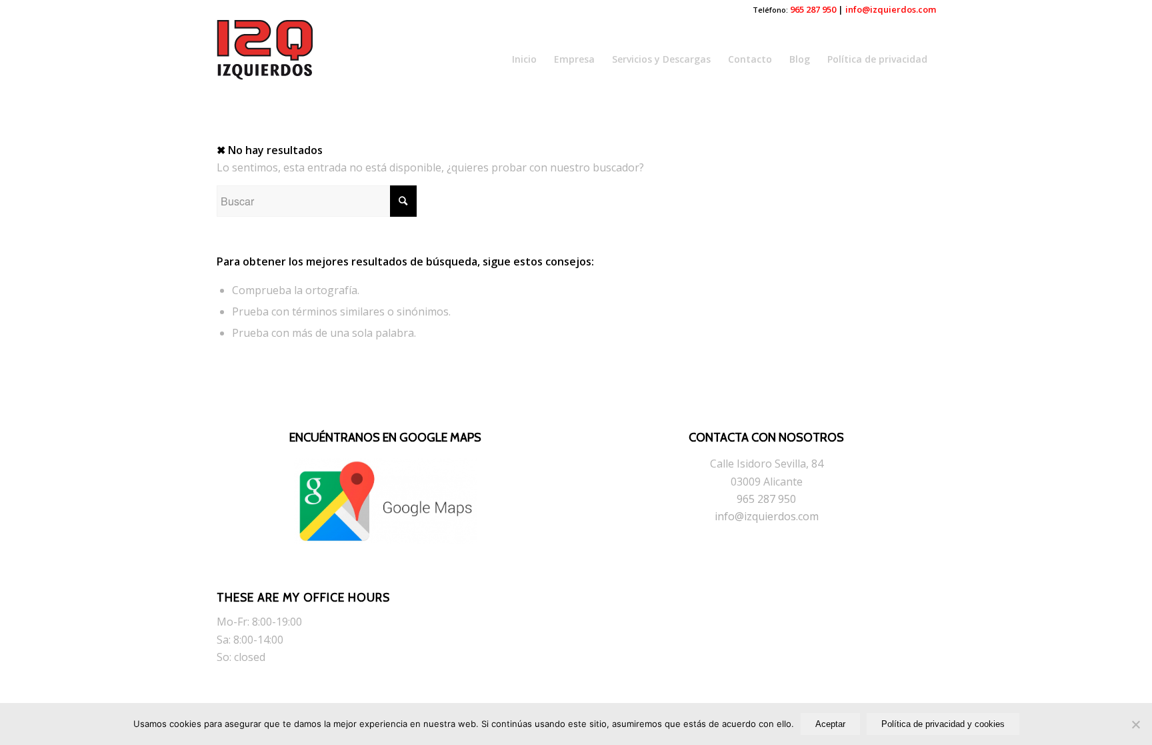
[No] (1135, 724)
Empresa (574, 59)
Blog (799, 59)
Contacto (750, 59)
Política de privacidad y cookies (943, 724)
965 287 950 (813, 9)
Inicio (524, 59)
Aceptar (830, 724)
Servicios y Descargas (661, 59)
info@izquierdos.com (890, 9)
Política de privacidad (877, 59)
